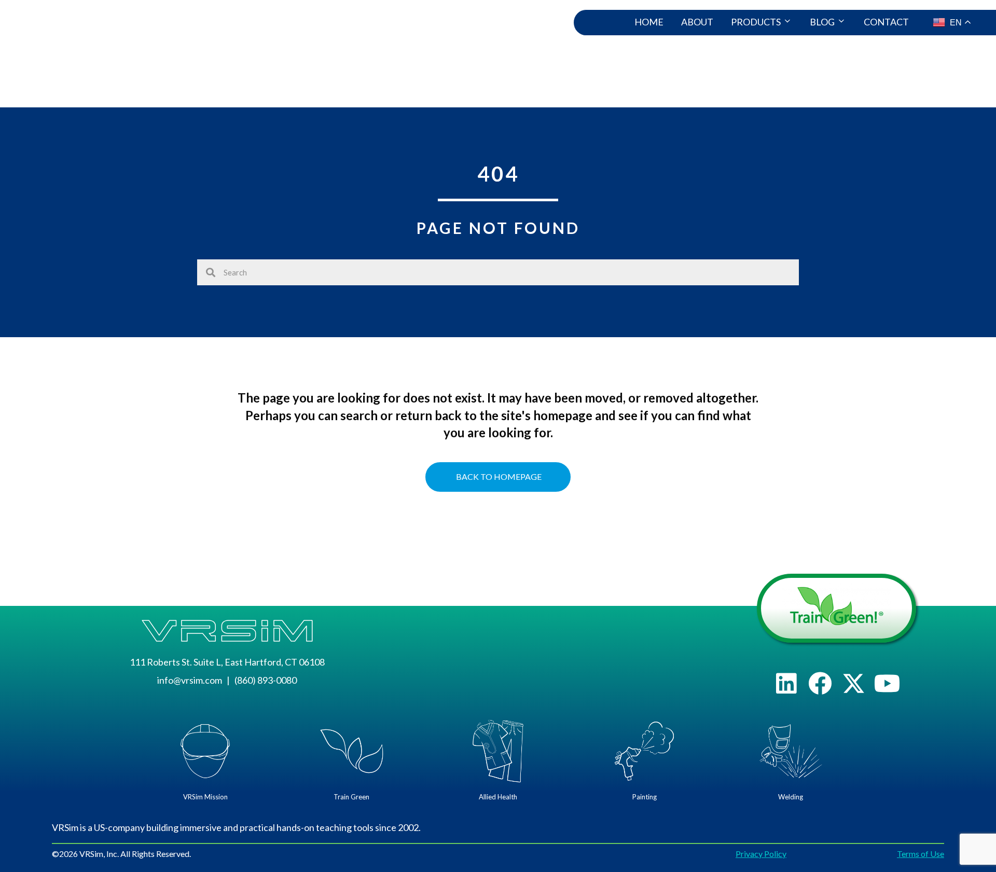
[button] (786, 683)
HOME (648, 21)
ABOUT (697, 21)
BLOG (822, 21)
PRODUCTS (756, 21)
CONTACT (886, 21)
